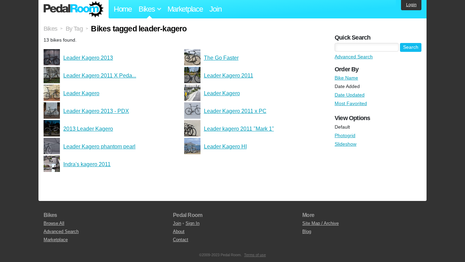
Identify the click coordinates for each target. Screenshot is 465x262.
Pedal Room (73, 9)
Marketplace (185, 9)
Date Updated (350, 95)
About (179, 231)
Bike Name (346, 78)
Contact (180, 239)
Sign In (192, 223)
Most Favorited (351, 103)
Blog (306, 231)
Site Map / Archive (320, 223)
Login (411, 4)
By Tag (74, 28)
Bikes (50, 28)
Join (215, 9)
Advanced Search (354, 56)
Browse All (54, 223)
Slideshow (345, 144)
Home (123, 9)
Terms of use (255, 255)
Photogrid (345, 135)
